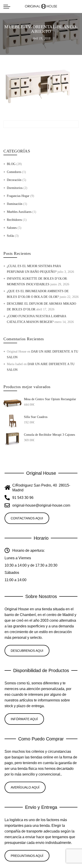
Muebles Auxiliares (19, 212)
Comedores (14, 172)
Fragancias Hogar (18, 196)
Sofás (10, 235)
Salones (12, 227)
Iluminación (14, 204)
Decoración (14, 180)
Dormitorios (15, 188)
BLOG (11, 164)
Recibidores (14, 220)
